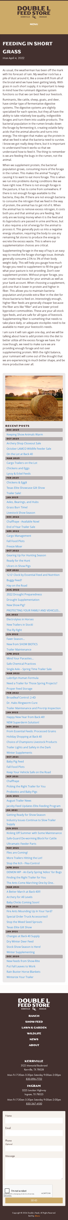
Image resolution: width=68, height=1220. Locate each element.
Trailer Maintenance (19, 649)
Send (34, 1200)
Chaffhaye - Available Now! (23, 521)
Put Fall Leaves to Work (21, 966)
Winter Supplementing (21, 952)
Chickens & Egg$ (17, 482)
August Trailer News (19, 800)
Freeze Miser (14, 546)
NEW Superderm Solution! (23, 722)
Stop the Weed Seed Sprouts (24, 922)
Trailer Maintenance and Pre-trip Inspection (34, 708)
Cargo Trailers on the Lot (22, 463)
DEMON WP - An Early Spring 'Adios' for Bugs (34, 872)
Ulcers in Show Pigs (19, 566)
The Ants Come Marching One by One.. (30, 883)
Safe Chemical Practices (21, 664)
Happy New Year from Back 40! (26, 717)
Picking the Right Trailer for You (26, 786)
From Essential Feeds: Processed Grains (31, 731)
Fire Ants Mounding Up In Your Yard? (29, 911)
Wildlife (34, 1033)
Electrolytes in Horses (20, 619)
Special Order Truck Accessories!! (27, 916)
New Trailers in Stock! (20, 624)
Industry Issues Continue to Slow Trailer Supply (31, 822)
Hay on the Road (17, 585)
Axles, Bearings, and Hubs (23, 502)
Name (8, 1115)
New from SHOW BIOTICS (22, 644)
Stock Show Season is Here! (24, 947)
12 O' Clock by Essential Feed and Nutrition (33, 575)
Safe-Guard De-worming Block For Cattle (32, 838)
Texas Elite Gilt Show (19, 927)
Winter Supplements (19, 752)
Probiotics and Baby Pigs (22, 792)
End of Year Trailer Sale (21, 527)
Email (8, 1128)
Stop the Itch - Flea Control (23, 863)
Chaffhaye (13, 781)
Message (10, 1156)
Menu (34, 24)
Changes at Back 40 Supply (23, 936)
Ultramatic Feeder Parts (21, 844)
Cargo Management (19, 536)
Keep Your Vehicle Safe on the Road (29, 772)
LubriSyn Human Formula (22, 678)
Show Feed (34, 1021)
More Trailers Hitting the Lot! (24, 858)
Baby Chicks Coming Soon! (23, 902)
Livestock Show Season (21, 513)
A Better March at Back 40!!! (23, 891)
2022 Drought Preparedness (24, 594)
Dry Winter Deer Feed (20, 941)
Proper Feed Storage (19, 688)
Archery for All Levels (20, 897)
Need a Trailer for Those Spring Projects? (32, 683)
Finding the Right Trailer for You (26, 877)
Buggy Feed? (14, 580)
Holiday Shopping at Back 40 (24, 736)
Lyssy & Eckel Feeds (19, 473)
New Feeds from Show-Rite (23, 961)
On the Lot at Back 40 (20, 454)
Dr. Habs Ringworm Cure (22, 703)
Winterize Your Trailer (20, 977)
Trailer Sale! (14, 493)
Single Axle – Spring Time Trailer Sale (29, 669)
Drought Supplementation (23, 600)
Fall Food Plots (16, 541)
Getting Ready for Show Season (26, 815)
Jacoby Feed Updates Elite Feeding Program (34, 806)
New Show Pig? (16, 605)
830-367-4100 (34, 1103)
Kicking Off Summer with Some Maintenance (34, 833)
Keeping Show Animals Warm (25, 434)
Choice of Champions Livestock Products (32, 742)
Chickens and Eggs (18, 468)
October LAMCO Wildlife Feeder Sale (29, 449)
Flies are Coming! (17, 852)
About (34, 1045)
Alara (37, 1215)
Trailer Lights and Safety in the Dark (29, 747)
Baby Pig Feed (15, 761)
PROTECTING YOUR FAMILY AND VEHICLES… (34, 610)
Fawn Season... (16, 639)
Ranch (34, 1015)
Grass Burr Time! (17, 507)
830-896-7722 (34, 1079)
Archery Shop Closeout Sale (24, 443)
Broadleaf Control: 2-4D (21, 697)
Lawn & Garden (34, 1027)
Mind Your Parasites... (20, 658)
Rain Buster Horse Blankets (23, 972)
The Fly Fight (14, 630)
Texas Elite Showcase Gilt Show (26, 488)
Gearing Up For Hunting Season (26, 555)
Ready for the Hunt (18, 560)
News (34, 1039)
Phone (8, 1140)
